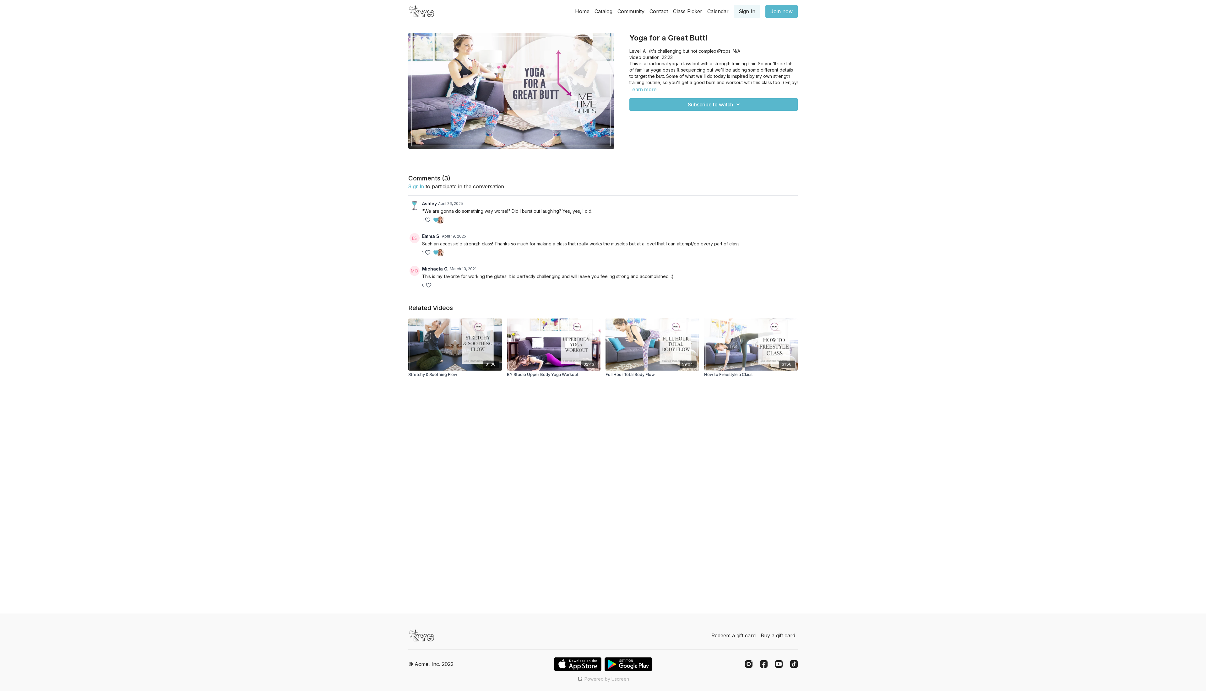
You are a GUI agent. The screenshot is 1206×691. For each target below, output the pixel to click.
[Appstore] (578, 664)
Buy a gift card (778, 635)
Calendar (718, 11)
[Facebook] (764, 664)
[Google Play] (628, 664)
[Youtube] (779, 664)
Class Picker (687, 11)
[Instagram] (748, 664)
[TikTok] (794, 664)
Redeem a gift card (733, 635)
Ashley (429, 203)
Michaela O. (435, 268)
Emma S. (431, 236)
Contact (658, 11)
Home (582, 11)
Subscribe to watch (710, 104)
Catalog (603, 11)
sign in (416, 186)
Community (630, 11)
